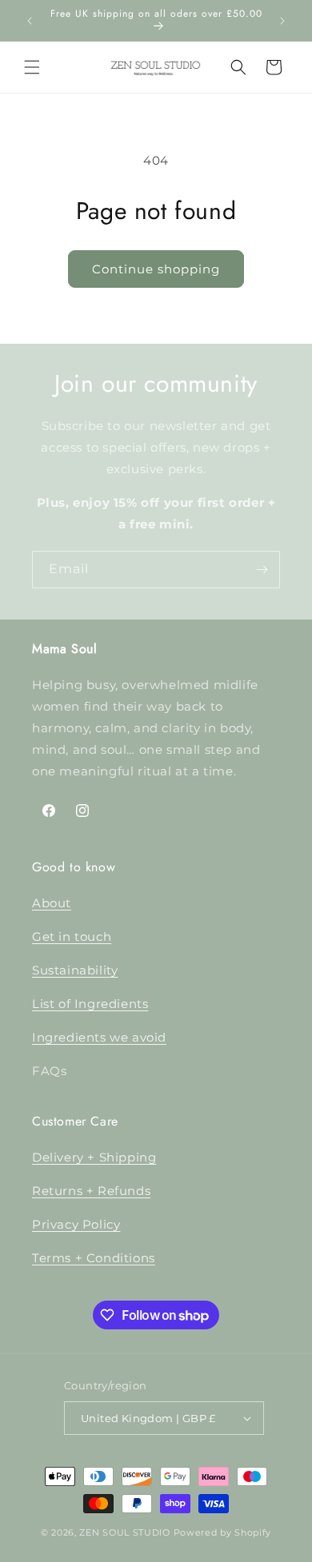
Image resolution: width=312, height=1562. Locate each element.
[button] (32, 67)
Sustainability (75, 970)
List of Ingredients (90, 1003)
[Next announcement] (282, 20)
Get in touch (71, 936)
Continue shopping (156, 269)
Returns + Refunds (91, 1190)
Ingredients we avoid (99, 1037)
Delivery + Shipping (94, 1157)
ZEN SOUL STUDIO (124, 1532)
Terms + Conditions (93, 1257)
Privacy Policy (76, 1224)
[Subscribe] (261, 569)
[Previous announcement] (29, 20)
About (51, 903)
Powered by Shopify (223, 1532)
